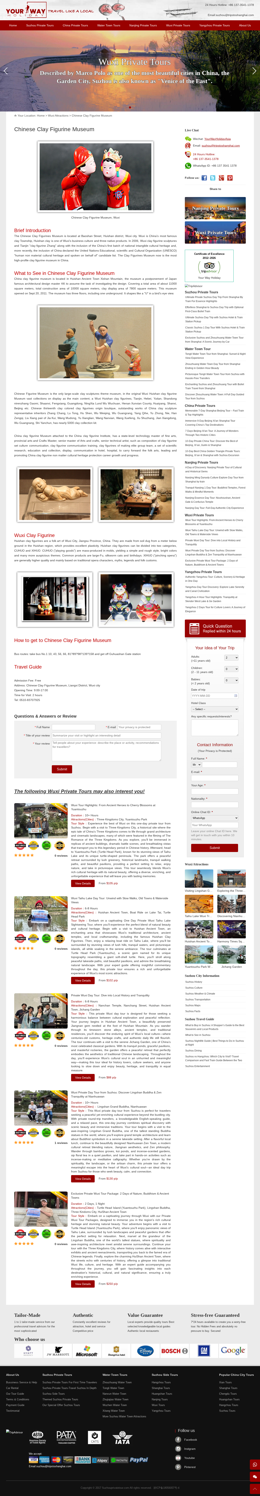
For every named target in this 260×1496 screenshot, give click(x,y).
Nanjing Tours (160, 1399)
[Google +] (221, 178)
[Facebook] (204, 178)
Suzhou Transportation (197, 999)
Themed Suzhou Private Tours (60, 1399)
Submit (62, 769)
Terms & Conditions (17, 1399)
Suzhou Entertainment (197, 1066)
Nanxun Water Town (114, 1393)
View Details (83, 883)
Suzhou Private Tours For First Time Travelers (69, 1382)
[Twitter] (213, 178)
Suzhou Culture (194, 987)
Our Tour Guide (15, 1393)
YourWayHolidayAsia (217, 138)
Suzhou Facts (192, 1011)
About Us (245, 25)
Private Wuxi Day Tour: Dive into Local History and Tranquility (110, 995)
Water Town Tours (108, 25)
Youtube (189, 1458)
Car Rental (12, 1388)
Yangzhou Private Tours (214, 25)
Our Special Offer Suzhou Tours (61, 1405)
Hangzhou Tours (161, 1382)
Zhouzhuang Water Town (117, 1382)
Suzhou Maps (192, 1005)
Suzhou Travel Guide (199, 1019)
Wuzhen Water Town (115, 1405)
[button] (130, 107)
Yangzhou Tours (161, 1410)
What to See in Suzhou (197, 1035)
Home (13, 25)
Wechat (255, 1477)
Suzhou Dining (193, 1050)
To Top (255, 1490)
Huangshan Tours (162, 1393)
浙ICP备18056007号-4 (166, 1487)
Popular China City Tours (236, 1374)
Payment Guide (15, 1405)
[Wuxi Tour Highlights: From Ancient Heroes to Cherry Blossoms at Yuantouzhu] (41, 837)
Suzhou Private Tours (40, 25)
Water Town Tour (198, 349)
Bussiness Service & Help (21, 1382)
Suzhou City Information (202, 975)
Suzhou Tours (227, 1410)
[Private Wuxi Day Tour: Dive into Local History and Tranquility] (41, 1027)
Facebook (190, 1439)
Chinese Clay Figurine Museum (92, 115)
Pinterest (190, 1467)
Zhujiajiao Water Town (115, 1399)
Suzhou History (193, 982)
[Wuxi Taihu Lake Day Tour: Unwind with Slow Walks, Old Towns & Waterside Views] (41, 930)
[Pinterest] (230, 178)
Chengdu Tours (228, 1393)
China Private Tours (75, 25)
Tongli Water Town (113, 1388)
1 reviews (61, 1143)
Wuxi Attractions (58, 115)
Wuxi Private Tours (178, 25)
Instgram (190, 1448)
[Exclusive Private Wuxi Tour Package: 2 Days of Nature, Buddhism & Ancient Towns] (41, 1225)
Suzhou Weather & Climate (200, 993)
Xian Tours (225, 1382)
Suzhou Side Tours (53, 1393)
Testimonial (13, 1410)
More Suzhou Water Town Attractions (124, 1416)
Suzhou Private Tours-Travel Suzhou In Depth (69, 1388)
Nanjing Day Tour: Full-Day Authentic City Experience (214, 508)
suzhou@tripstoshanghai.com (235, 15)
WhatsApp (255, 1465)
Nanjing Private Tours (143, 25)
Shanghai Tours (161, 1388)
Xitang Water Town (114, 1410)
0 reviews (61, 855)
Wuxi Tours (158, 1405)
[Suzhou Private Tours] (50, 17)
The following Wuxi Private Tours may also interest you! (79, 791)
